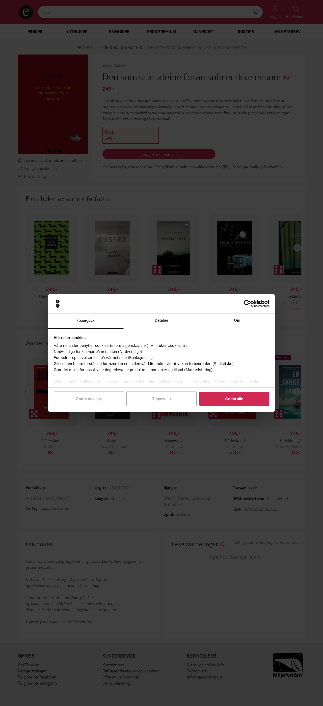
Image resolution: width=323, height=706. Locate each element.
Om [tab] (237, 320)
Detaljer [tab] (162, 320)
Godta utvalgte (89, 399)
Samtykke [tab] (86, 321)
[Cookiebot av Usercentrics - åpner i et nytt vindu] (247, 303)
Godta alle (234, 399)
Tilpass (158, 399)
